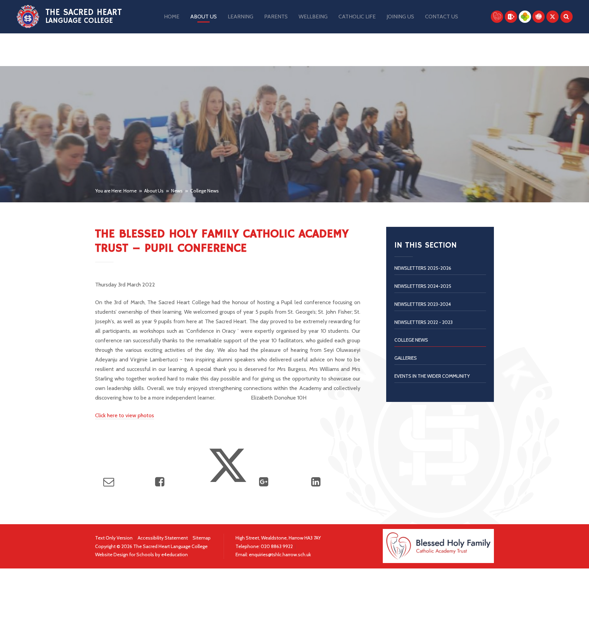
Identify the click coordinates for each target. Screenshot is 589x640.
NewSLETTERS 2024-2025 (422, 286)
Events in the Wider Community (432, 376)
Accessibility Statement (163, 538)
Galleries (405, 358)
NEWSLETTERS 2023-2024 (422, 304)
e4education (174, 554)
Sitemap (202, 538)
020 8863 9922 (277, 546)
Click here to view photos (124, 415)
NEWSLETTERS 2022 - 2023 (423, 322)
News (177, 191)
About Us (154, 191)
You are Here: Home (116, 191)
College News (204, 191)
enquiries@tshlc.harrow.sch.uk (280, 554)
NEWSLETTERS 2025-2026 (422, 268)
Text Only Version (114, 538)
